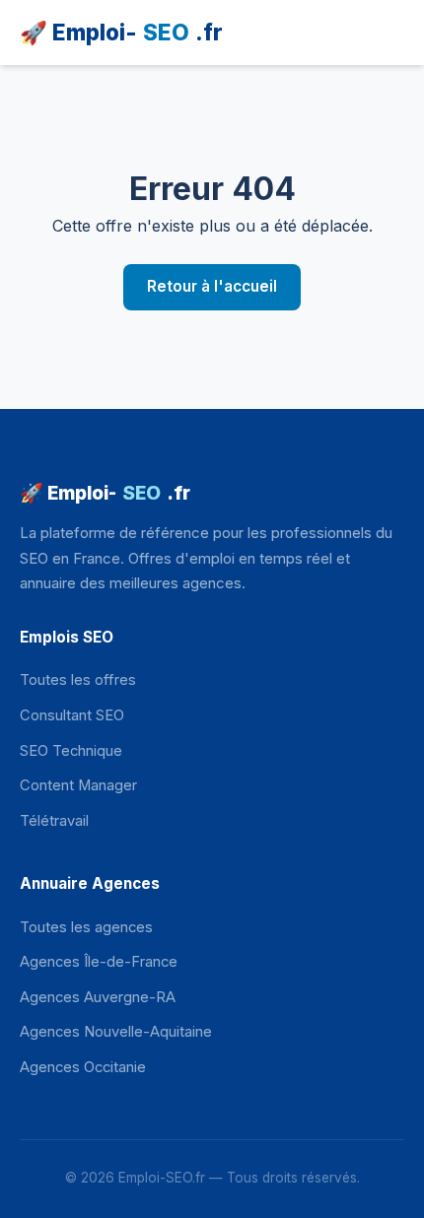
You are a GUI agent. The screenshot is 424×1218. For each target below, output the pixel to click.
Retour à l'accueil (212, 286)
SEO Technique (71, 751)
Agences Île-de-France (98, 962)
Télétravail (54, 821)
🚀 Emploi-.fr (121, 32)
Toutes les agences (86, 927)
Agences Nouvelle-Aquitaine (116, 1032)
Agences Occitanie (83, 1067)
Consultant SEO (72, 715)
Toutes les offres (78, 680)
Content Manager (78, 785)
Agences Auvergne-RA (98, 997)
